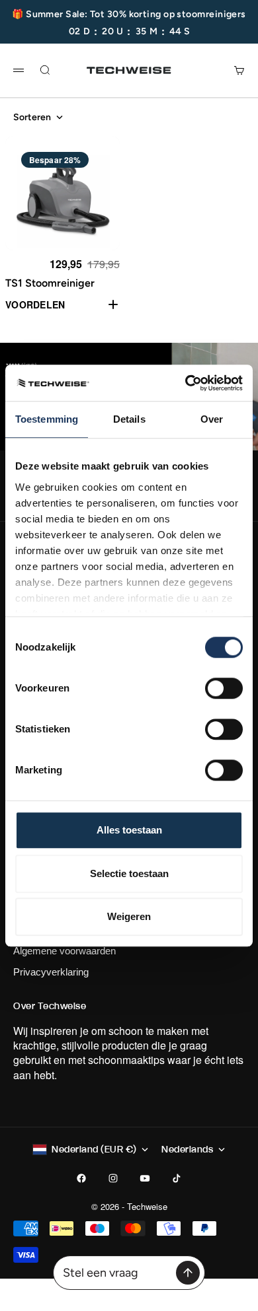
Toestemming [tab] (46, 419)
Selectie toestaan (129, 873)
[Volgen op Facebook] (81, 1178)
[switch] (224, 688)
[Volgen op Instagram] (113, 1178)
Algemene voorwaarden (64, 950)
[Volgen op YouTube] (145, 1178)
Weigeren (129, 916)
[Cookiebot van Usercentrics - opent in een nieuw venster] (185, 383)
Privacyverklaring (51, 971)
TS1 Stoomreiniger (50, 283)
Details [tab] (129, 419)
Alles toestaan (129, 829)
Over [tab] (211, 419)
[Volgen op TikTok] (176, 1178)
